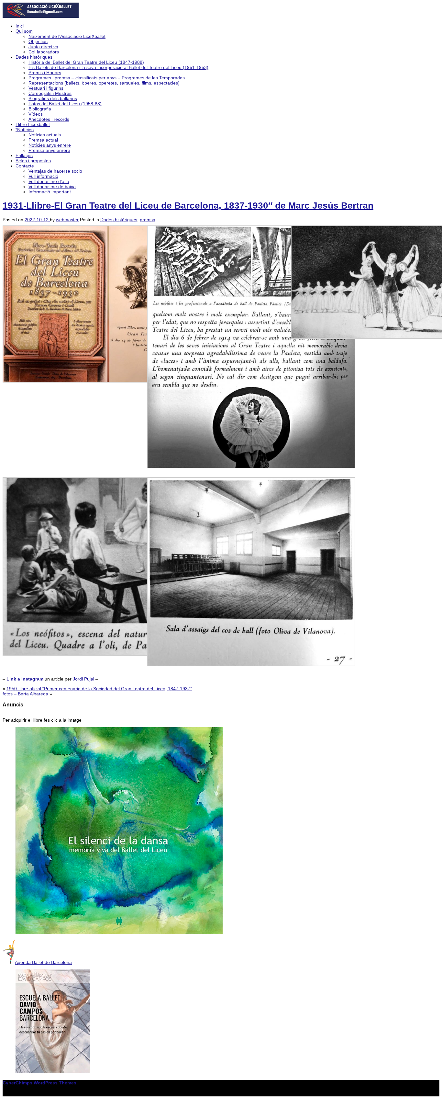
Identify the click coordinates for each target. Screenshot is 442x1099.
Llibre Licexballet (33, 124)
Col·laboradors (43, 51)
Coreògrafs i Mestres (50, 93)
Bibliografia (39, 108)
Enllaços (24, 155)
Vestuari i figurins (45, 88)
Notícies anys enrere (49, 145)
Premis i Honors (44, 72)
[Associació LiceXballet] (41, 16)
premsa (147, 219)
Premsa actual (43, 140)
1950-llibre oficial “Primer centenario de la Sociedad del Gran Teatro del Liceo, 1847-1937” (99, 688)
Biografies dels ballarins (52, 98)
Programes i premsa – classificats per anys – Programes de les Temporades (106, 77)
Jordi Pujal (83, 678)
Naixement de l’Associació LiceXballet (66, 36)
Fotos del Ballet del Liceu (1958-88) (65, 103)
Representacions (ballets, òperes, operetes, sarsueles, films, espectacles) (104, 83)
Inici (20, 26)
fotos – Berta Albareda (25, 693)
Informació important (49, 191)
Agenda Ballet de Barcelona (43, 962)
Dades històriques (34, 57)
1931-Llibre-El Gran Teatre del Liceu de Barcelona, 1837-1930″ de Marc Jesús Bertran (188, 205)
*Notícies (25, 129)
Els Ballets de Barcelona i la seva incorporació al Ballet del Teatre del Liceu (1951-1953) (118, 67)
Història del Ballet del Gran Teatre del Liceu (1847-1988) (86, 62)
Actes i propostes (33, 160)
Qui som (24, 31)
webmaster (67, 219)
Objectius (38, 41)
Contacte (25, 165)
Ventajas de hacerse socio (55, 171)
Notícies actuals (44, 134)
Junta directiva (43, 46)
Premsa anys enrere (49, 150)
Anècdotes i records (48, 119)
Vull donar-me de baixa (52, 186)
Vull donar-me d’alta (48, 181)
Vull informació (43, 176)
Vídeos (35, 114)
